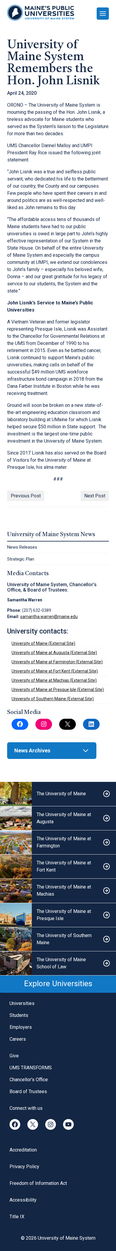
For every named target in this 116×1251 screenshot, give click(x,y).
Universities (22, 1003)
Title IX (17, 1216)
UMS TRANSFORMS (31, 1067)
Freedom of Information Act (38, 1183)
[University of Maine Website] (58, 794)
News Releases (22, 547)
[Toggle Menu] (103, 13)
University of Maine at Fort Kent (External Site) (55, 671)
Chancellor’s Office (29, 1079)
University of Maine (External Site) (43, 643)
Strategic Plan (20, 559)
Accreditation (23, 1150)
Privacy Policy (24, 1166)
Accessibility (23, 1200)
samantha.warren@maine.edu (49, 616)
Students (19, 1015)
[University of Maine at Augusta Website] (58, 818)
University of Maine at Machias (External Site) (54, 680)
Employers (21, 1027)
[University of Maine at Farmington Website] (58, 842)
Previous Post (26, 496)
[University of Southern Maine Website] (58, 939)
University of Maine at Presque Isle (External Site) (58, 689)
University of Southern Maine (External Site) (53, 698)
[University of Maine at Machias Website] (58, 891)
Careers (18, 1039)
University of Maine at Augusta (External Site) (54, 652)
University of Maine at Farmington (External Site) (57, 661)
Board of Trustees (28, 1091)
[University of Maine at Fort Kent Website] (58, 867)
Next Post (94, 496)
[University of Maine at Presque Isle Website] (58, 915)
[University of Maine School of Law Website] (58, 963)
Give (14, 1056)
